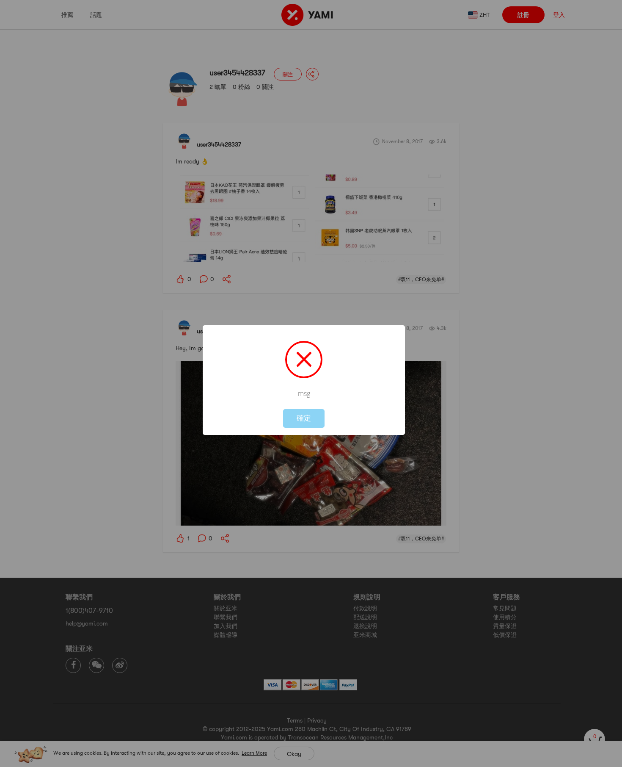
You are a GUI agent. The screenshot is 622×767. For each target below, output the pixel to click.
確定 (304, 418)
